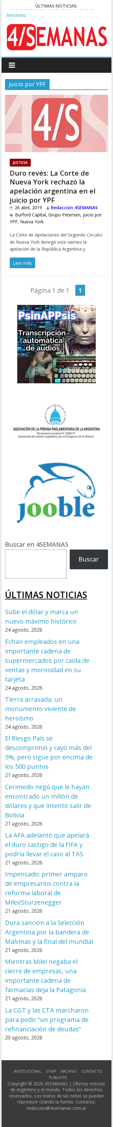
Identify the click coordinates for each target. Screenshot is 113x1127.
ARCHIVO (69, 1071)
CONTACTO (91, 1071)
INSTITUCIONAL (27, 1071)
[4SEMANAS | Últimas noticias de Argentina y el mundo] (56, 28)
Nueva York (32, 222)
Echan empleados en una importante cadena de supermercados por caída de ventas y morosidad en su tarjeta (47, 660)
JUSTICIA (20, 162)
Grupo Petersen (64, 215)
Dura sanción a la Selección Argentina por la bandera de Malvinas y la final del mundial (49, 932)
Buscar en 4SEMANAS (36, 544)
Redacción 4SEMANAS (74, 207)
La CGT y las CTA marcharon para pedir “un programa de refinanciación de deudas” (47, 1019)
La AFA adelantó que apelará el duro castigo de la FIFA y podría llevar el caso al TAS (47, 844)
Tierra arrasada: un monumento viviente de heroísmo (40, 708)
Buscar (88, 559)
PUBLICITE (58, 1077)
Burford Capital (30, 215)
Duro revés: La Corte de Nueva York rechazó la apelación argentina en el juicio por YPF (52, 186)
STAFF (51, 1071)
